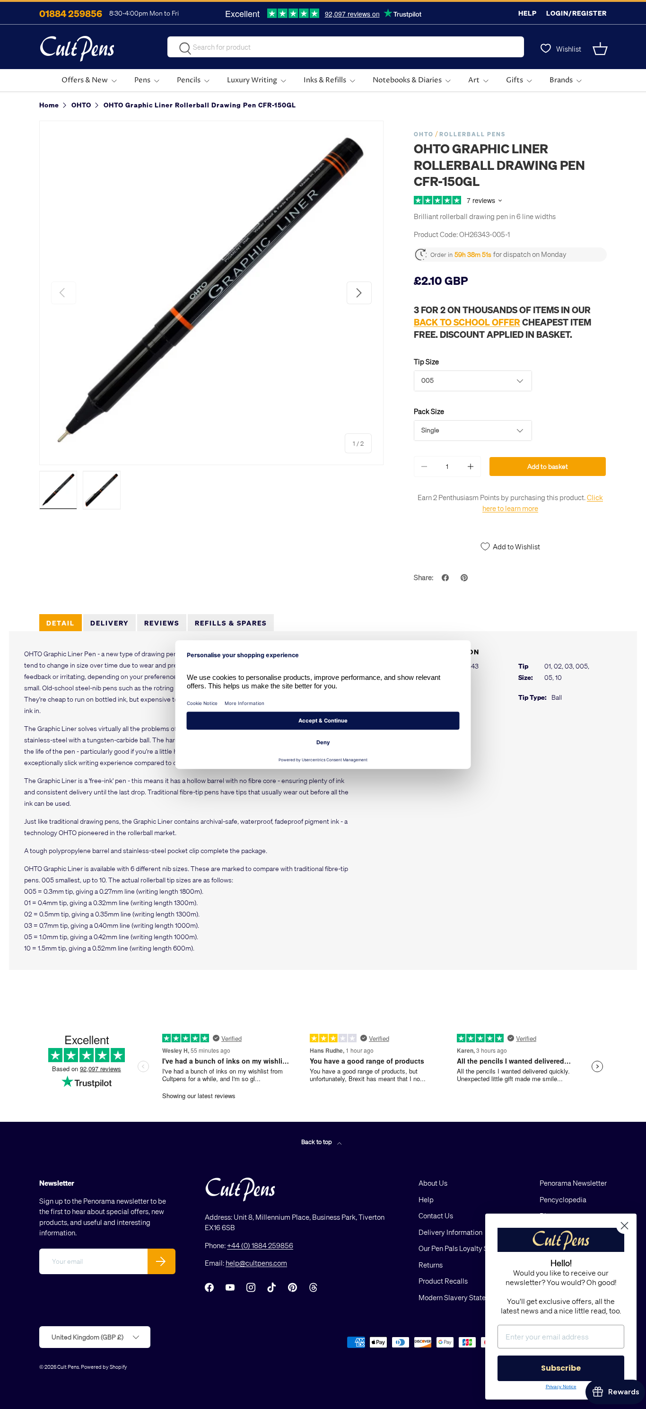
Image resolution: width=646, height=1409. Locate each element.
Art (474, 80)
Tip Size (426, 361)
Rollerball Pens (472, 134)
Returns (431, 1264)
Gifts (514, 80)
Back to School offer (467, 321)
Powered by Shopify (104, 1366)
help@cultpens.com (256, 1263)
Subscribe (561, 1368)
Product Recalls (443, 1281)
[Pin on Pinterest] (465, 577)
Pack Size (429, 411)
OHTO (424, 134)
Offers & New (84, 80)
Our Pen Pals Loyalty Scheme (464, 1248)
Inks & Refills (325, 80)
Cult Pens (68, 1366)
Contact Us (436, 1215)
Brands (561, 80)
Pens (142, 80)
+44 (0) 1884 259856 (260, 1245)
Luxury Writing (252, 80)
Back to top (317, 1141)
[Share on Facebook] (446, 577)
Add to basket (547, 466)
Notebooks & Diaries (407, 80)
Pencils (189, 80)
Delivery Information (450, 1232)
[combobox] (345, 46)
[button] (601, 48)
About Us (433, 1183)
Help (527, 13)
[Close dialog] (624, 1225)
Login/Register (576, 13)
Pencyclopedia (563, 1199)
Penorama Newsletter (573, 1183)
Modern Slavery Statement (460, 1297)
